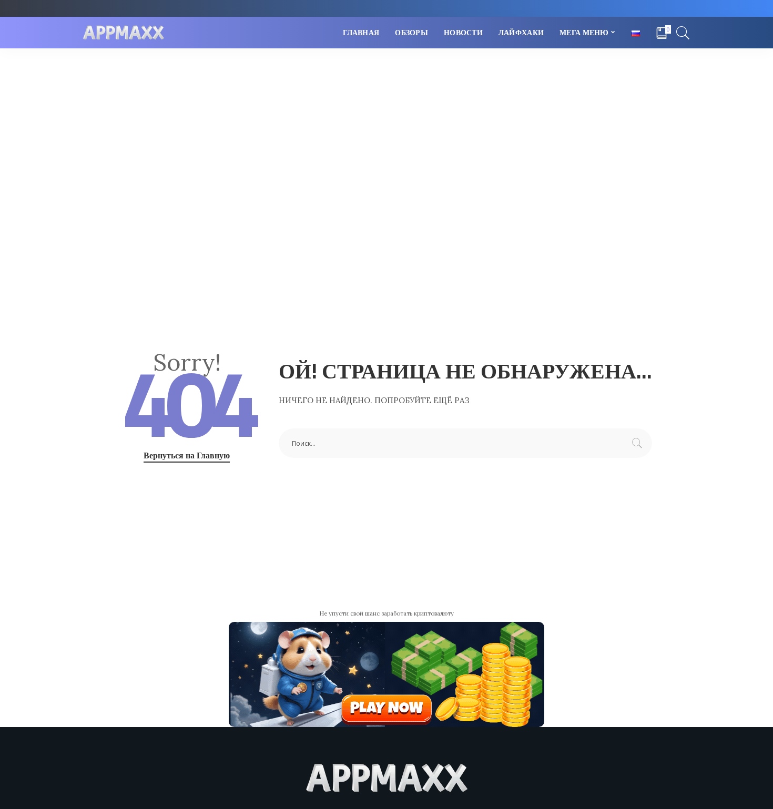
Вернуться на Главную (187, 455)
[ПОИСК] (683, 32)
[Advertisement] (386, 127)
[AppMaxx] (124, 33)
